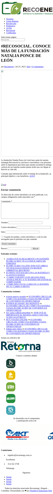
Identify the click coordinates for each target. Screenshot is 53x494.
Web (3, 232)
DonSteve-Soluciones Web (41, 491)
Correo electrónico (8, 227)
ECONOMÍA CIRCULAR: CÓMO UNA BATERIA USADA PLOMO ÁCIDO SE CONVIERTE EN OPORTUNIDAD (29, 298)
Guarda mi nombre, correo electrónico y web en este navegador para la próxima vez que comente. (24, 238)
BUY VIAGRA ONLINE (17, 320)
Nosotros (10, 19)
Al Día (9, 28)
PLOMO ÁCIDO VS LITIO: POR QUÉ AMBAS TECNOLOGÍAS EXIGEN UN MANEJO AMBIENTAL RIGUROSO (27, 268)
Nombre (4, 222)
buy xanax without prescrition (18, 313)
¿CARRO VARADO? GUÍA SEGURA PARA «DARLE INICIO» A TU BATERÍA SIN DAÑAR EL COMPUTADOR (29, 279)
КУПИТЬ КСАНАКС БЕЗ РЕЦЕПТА (22, 303)
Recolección (11, 23)
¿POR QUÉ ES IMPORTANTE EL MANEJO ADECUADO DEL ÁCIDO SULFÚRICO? (27, 315)
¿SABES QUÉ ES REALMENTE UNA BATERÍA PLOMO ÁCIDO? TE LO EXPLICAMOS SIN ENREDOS (27, 261)
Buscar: (4, 248)
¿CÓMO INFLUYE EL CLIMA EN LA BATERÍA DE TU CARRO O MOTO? (27, 285)
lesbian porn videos (14, 329)
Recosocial (10, 30)
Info (28, 67)
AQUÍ (32, 176)
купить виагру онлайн (16, 296)
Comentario (6, 201)
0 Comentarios (37, 67)
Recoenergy (9, 67)
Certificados (11, 33)
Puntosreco (10, 26)
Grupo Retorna (12, 21)
